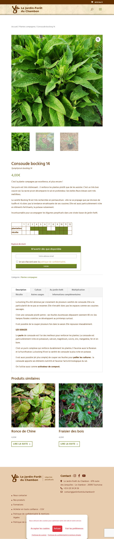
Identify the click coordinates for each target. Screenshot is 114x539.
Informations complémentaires (66, 294)
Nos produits (19, 500)
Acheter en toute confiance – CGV (28, 509)
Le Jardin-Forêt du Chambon (76, 481)
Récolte (19, 294)
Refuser (57, 528)
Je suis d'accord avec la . (41, 262)
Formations (18, 504)
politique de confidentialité (52, 262)
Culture (38, 290)
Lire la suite (20, 444)
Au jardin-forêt (56, 290)
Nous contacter (20, 495)
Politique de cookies (39, 535)
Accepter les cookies (40, 528)
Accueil (14, 26)
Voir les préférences (74, 528)
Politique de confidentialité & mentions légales (64, 535)
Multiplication (78, 290)
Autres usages (37, 294)
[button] (98, 39)
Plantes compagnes (27, 26)
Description (21, 290)
